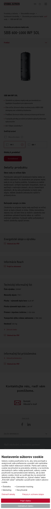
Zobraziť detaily (8, 494)
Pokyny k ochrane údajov (33, 494)
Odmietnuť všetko (25, 506)
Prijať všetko (25, 501)
